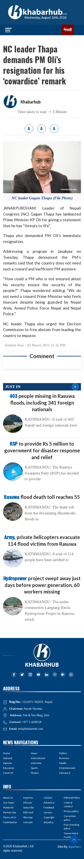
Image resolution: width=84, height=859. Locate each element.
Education (8, 767)
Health (62, 763)
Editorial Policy (72, 797)
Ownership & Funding (71, 835)
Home (6, 753)
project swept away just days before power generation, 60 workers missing (42, 585)
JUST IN (12, 386)
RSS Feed (28, 812)
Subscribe (28, 807)
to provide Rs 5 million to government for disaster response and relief (42, 450)
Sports (34, 767)
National (7, 758)
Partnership (9, 812)
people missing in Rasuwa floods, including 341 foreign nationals (42, 402)
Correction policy (70, 818)
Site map (27, 817)
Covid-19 (8, 772)
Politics (63, 753)
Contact (48, 797)
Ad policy (48, 822)
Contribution (10, 822)
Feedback (49, 807)
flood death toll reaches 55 (42, 497)
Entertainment (67, 767)
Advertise (49, 802)
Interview (36, 763)
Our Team (8, 802)
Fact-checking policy (71, 826)
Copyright (49, 817)
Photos (35, 772)
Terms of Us (9, 817)
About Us (8, 797)
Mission (27, 802)
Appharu (75, 846)
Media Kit (8, 807)
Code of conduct (68, 804)
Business (64, 758)
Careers (48, 812)
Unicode (28, 822)
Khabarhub (30, 101)
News (34, 753)
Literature (64, 772)
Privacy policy (71, 811)
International (38, 758)
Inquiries (28, 797)
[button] (74, 840)
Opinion (7, 763)
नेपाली (68, 30)
